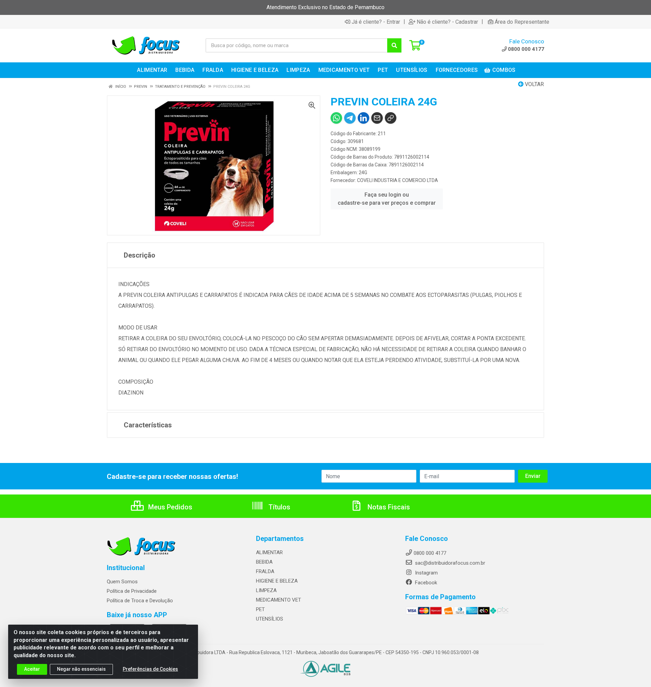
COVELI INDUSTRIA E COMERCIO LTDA (397, 180)
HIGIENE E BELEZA (277, 581)
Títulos (278, 507)
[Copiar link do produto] (390, 118)
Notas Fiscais (388, 507)
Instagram (426, 573)
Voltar (534, 84)
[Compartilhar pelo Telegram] (350, 118)
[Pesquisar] (394, 45)
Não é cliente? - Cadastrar (447, 21)
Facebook (425, 583)
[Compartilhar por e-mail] (377, 118)
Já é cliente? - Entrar (376, 21)
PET (260, 609)
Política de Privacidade (132, 591)
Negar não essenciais (81, 669)
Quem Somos (122, 582)
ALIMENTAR (269, 552)
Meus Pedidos (169, 507)
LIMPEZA (266, 590)
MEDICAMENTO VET (278, 600)
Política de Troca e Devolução (140, 601)
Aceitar (32, 669)
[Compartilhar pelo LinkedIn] (363, 118)
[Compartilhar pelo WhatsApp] (336, 118)
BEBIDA (264, 562)
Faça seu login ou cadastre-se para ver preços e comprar (387, 198)
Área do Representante (522, 21)
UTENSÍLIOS (269, 619)
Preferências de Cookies (150, 669)
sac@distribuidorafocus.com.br (449, 563)
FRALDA (265, 571)
